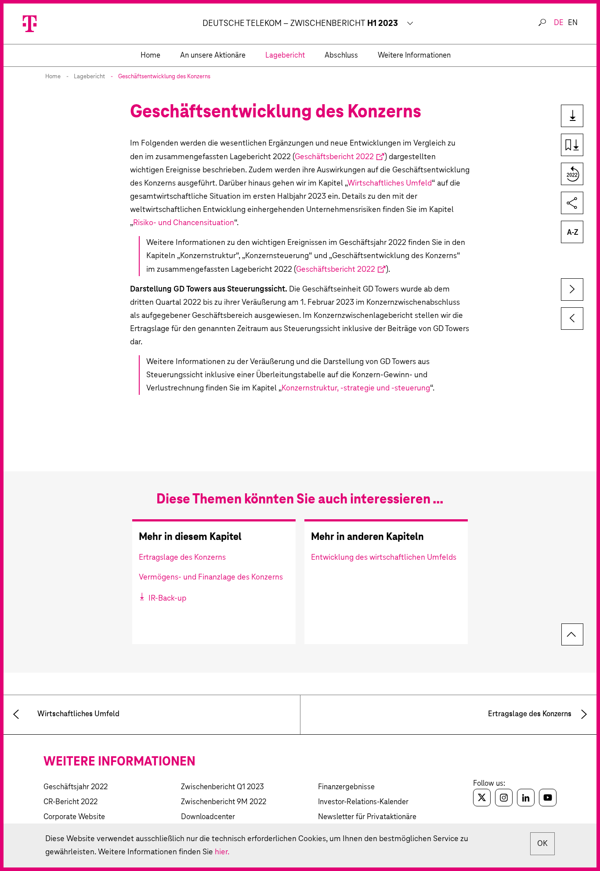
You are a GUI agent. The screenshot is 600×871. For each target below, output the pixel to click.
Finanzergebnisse (346, 787)
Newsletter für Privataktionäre (367, 817)
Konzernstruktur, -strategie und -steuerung (356, 388)
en (573, 23)
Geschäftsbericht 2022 (334, 157)
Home (53, 76)
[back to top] (572, 634)
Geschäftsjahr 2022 (75, 787)
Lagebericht (89, 76)
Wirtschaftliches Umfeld (389, 183)
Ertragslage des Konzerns (182, 557)
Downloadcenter (208, 817)
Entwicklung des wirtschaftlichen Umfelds (383, 557)
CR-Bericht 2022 (70, 802)
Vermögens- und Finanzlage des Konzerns (211, 577)
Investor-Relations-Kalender (363, 802)
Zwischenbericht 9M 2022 (223, 802)
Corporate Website (74, 817)
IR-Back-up (166, 598)
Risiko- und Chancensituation (183, 223)
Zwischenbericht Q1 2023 (222, 787)
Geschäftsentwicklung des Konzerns (164, 76)
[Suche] (542, 23)
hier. (222, 852)
